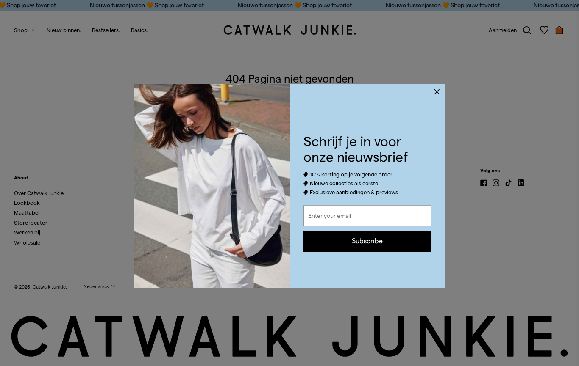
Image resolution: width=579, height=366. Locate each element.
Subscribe (367, 241)
